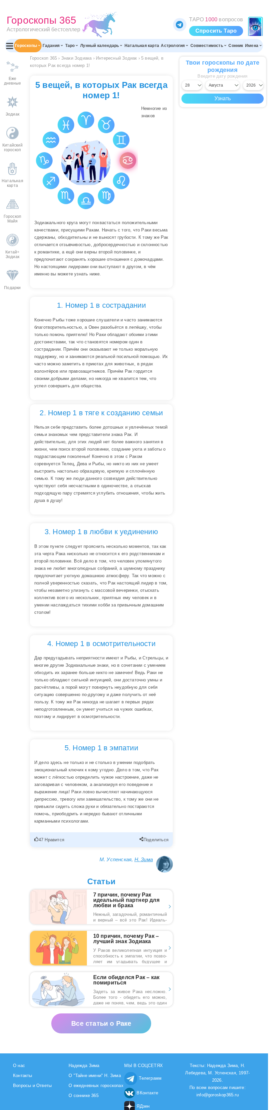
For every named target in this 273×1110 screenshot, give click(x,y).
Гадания (51, 45)
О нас (19, 1065)
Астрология (173, 45)
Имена (251, 45)
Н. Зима (144, 859)
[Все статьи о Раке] (101, 1016)
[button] (50, 839)
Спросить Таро (216, 31)
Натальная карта (142, 45)
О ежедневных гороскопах (96, 1085)
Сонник (235, 45)
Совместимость (206, 45)
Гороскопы (26, 45)
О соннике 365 (84, 1095)
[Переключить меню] (9, 45)
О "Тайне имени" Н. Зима (95, 1075)
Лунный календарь (99, 45)
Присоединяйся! (179, 24)
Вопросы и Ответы (32, 1085)
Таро (70, 45)
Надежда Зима (84, 1065)
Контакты (22, 1075)
